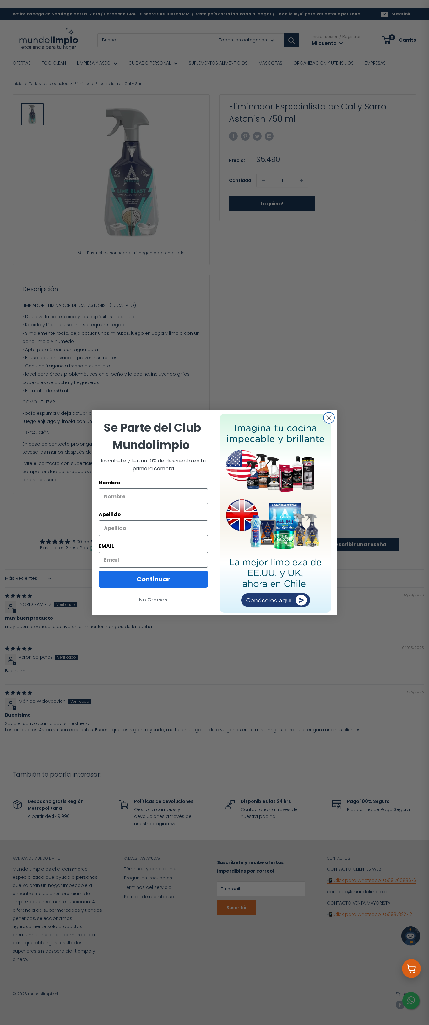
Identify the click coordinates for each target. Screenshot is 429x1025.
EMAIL (106, 546)
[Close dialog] (328, 417)
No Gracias (153, 599)
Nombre (109, 482)
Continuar (153, 579)
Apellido (110, 514)
